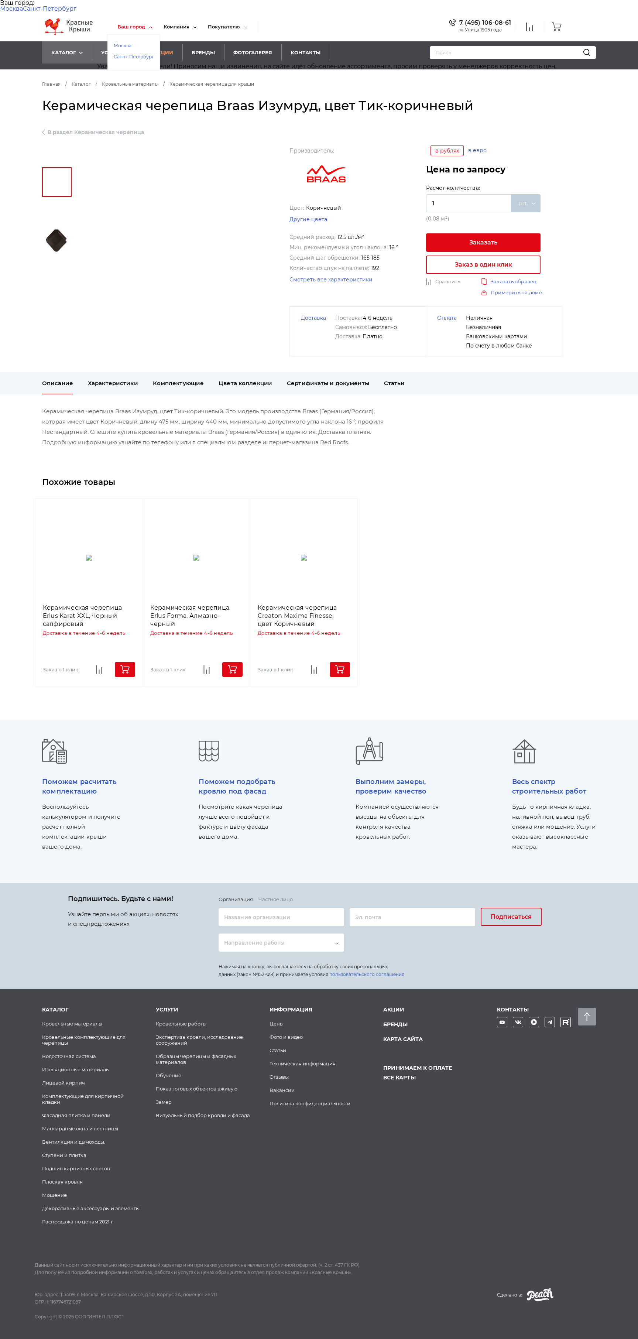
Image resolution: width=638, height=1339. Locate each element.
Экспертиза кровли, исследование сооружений (199, 1040)
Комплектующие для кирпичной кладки (83, 1099)
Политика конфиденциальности (310, 1103)
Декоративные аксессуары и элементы (91, 1208)
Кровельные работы (181, 1024)
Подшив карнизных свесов (76, 1168)
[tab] (57, 383)
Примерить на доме (516, 292)
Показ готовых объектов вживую (196, 1089)
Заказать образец (514, 281)
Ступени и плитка (64, 1155)
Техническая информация (303, 1063)
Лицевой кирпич (63, 1083)
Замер (164, 1102)
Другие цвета (308, 219)
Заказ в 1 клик (61, 669)
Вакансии (282, 1090)
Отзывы (279, 1077)
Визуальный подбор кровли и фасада (203, 1115)
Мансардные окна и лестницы (80, 1128)
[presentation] (57, 383)
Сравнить (447, 281)
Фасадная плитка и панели (76, 1115)
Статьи (278, 1050)
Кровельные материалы (72, 1024)
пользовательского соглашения (366, 974)
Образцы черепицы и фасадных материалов (196, 1059)
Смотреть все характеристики (331, 279)
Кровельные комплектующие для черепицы (84, 1040)
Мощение (54, 1195)
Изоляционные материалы (76, 1069)
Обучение (168, 1075)
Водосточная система (69, 1056)
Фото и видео (286, 1037)
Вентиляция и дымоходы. (73, 1142)
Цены (277, 1024)
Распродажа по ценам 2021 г (77, 1222)
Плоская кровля (62, 1182)
